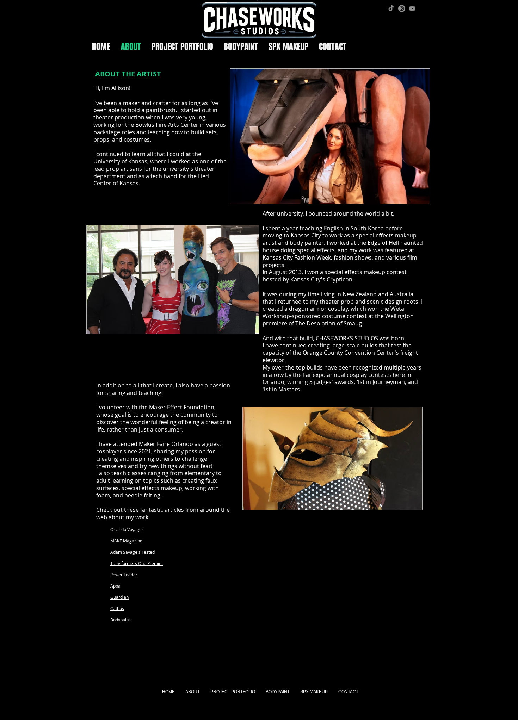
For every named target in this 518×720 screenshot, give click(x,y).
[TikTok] (391, 8)
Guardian (119, 597)
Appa (115, 586)
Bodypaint (120, 619)
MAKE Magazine (126, 541)
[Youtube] (412, 8)
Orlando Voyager (126, 529)
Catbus (117, 608)
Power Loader (123, 574)
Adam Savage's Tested (132, 552)
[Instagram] (401, 8)
